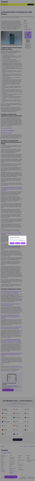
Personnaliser (17, 243)
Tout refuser (12, 243)
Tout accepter (23, 243)
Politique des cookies (22, 240)
